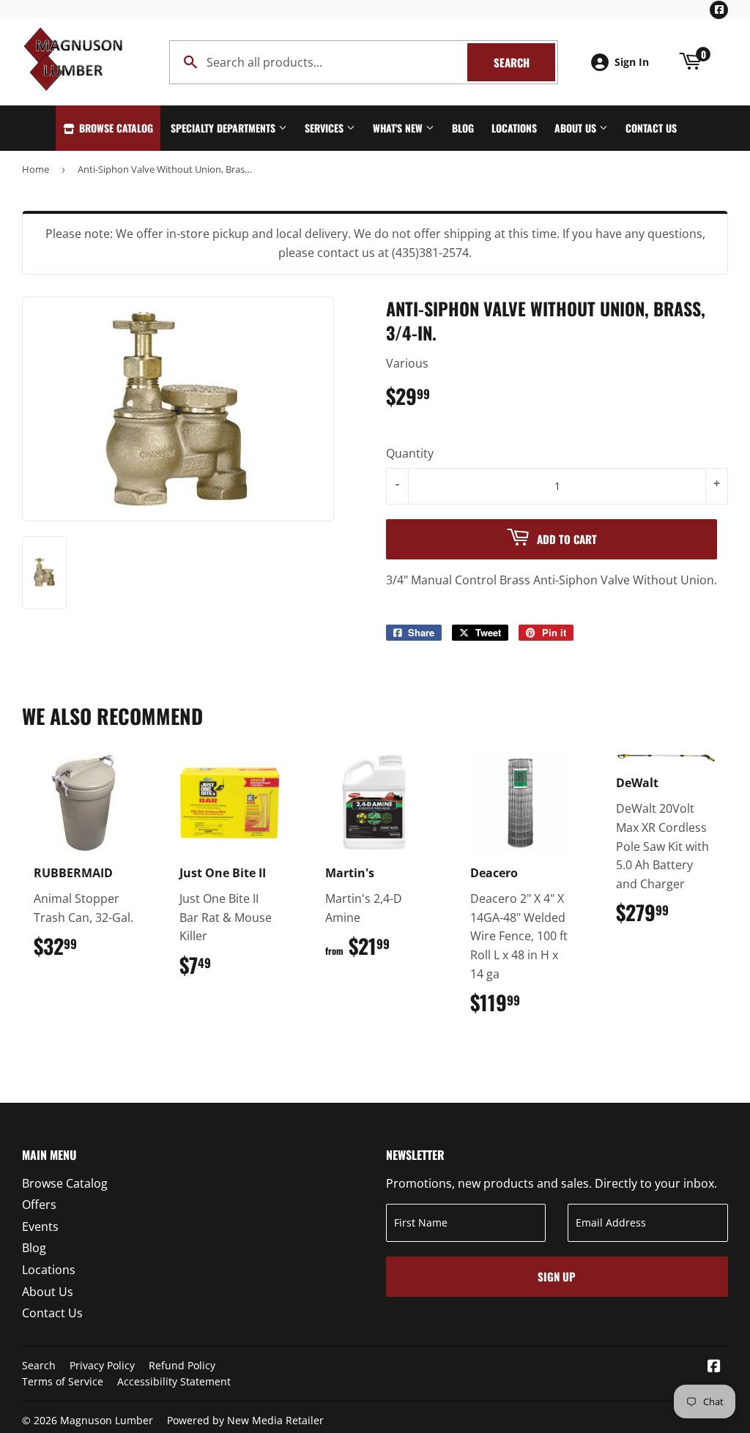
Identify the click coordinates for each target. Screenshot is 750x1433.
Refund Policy (182, 1365)
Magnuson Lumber (106, 1420)
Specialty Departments (224, 127)
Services (325, 127)
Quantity (410, 453)
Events (40, 1226)
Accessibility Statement (174, 1381)
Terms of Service (62, 1381)
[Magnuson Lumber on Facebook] (714, 1367)
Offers (39, 1204)
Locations (514, 127)
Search (524, 62)
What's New (399, 127)
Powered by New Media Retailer (245, 1420)
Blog (463, 127)
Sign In (632, 62)
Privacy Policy (102, 1365)
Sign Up (557, 1276)
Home (35, 169)
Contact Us (651, 127)
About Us (576, 127)
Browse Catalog (114, 127)
